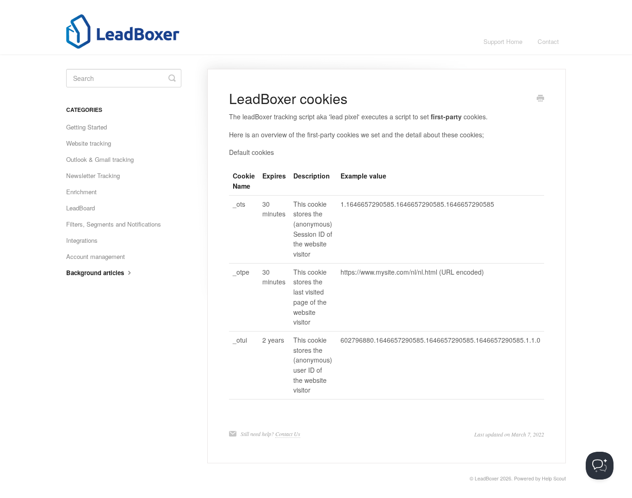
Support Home (502, 41)
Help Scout (554, 478)
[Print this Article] (540, 99)
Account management (95, 256)
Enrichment (81, 191)
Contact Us (287, 433)
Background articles (96, 272)
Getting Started (86, 127)
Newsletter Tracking (93, 175)
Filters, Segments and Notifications (113, 224)
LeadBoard (80, 207)
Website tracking (88, 143)
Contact (548, 41)
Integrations (82, 240)
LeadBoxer (487, 478)
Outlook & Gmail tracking (100, 159)
